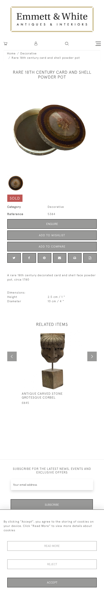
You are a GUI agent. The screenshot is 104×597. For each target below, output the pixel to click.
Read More (52, 546)
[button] (66, 43)
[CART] (5, 43)
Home (11, 53)
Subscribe (52, 504)
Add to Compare (52, 246)
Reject (52, 564)
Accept (52, 582)
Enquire (52, 224)
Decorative (28, 53)
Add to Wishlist (52, 235)
